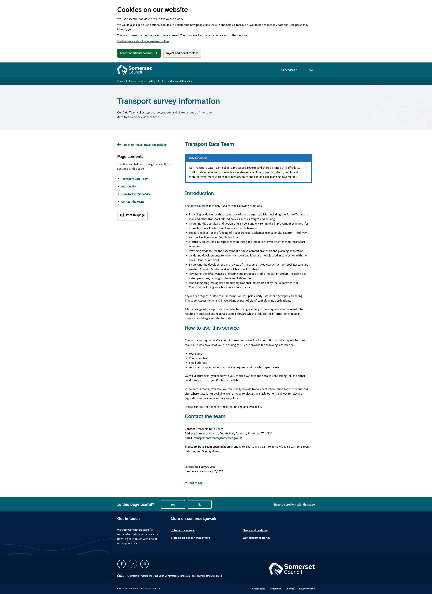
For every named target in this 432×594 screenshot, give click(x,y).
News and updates (255, 530)
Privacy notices (307, 588)
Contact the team (132, 201)
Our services (287, 70)
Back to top (194, 483)
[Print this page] (132, 215)
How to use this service (136, 194)
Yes (173, 504)
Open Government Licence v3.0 (174, 575)
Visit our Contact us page (133, 530)
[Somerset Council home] (134, 70)
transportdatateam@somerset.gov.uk (218, 438)
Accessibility (258, 588)
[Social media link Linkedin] (133, 564)
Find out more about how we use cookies (143, 41)
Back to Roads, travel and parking (145, 145)
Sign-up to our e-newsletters (190, 538)
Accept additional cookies (136, 53)
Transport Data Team (134, 179)
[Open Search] (311, 69)
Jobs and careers (183, 530)
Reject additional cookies (182, 53)
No (199, 504)
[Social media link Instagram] (144, 564)
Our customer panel (256, 538)
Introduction (129, 186)
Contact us (275, 588)
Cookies (290, 588)
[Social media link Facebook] (121, 564)
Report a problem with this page (294, 504)
